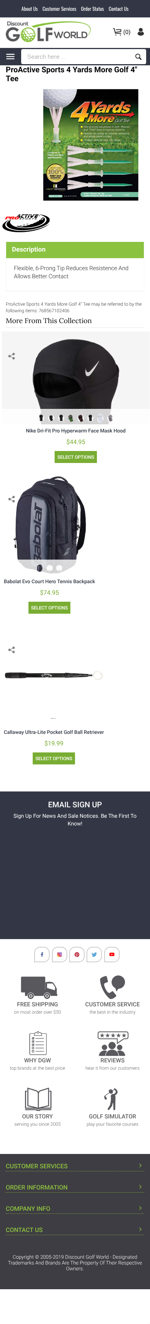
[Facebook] (38, 956)
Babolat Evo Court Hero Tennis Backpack (49, 582)
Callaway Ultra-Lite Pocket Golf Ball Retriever (54, 732)
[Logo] (50, 32)
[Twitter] (90, 956)
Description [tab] (28, 250)
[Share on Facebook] (12, 368)
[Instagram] (55, 956)
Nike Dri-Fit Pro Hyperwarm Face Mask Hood (75, 431)
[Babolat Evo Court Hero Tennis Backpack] (49, 525)
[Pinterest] (73, 956)
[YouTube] (108, 956)
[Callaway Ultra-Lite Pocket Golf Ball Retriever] (54, 675)
